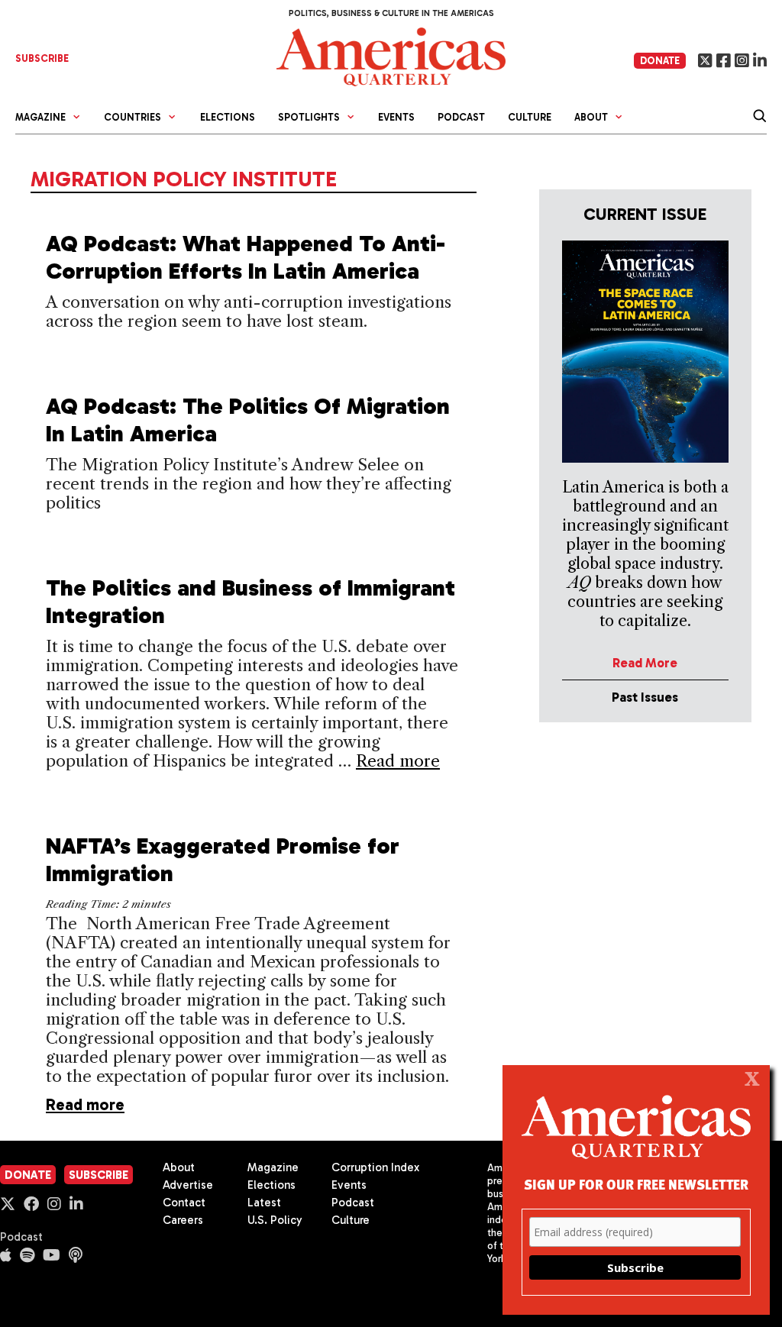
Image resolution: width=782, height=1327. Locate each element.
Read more (398, 760)
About (179, 1167)
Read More (644, 662)
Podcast (461, 117)
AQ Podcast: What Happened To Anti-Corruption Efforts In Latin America (245, 257)
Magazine (273, 1167)
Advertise (188, 1185)
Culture (529, 117)
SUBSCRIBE (42, 58)
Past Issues (645, 697)
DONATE (660, 60)
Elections (227, 117)
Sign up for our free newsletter (636, 1183)
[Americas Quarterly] (391, 55)
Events (396, 117)
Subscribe (98, 1175)
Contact (184, 1202)
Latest (264, 1202)
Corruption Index (375, 1167)
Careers (183, 1220)
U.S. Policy (274, 1220)
